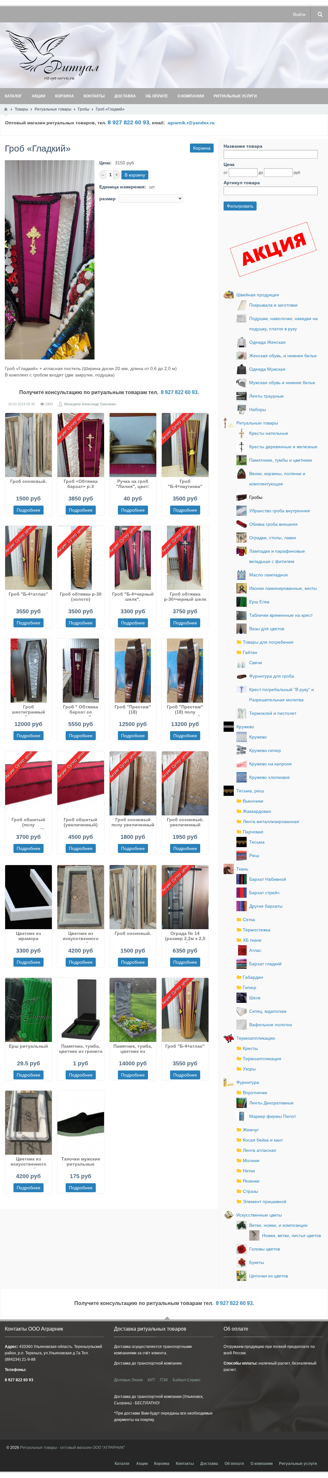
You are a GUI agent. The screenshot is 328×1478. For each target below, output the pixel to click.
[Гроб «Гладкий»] (49, 259)
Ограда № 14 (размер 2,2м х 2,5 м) (185, 937)
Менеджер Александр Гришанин (90, 404)
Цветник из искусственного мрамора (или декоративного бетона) (81, 937)
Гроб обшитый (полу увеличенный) (28, 823)
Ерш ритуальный (28, 1046)
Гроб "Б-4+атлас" (28, 594)
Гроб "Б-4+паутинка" (185, 484)
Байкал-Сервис (187, 1380)
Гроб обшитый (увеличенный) (81, 822)
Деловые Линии (128, 1380)
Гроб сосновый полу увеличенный (132, 822)
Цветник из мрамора (28, 936)
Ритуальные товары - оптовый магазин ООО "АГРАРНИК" (72, 1447)
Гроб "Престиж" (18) (133, 709)
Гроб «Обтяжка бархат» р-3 (81, 484)
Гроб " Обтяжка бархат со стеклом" (80, 710)
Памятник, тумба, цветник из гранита (80, 1049)
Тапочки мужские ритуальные (80, 1161)
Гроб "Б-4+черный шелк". (133, 596)
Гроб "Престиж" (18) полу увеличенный (185, 710)
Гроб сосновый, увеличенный (185, 822)
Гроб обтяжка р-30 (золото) (81, 596)
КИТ (151, 1380)
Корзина (201, 148)
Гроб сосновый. (28, 481)
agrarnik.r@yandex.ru (191, 122)
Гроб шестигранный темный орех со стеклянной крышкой (28, 710)
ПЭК (164, 1380)
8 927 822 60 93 (179, 392)
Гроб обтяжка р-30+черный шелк (185, 596)
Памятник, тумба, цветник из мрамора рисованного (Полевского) (132, 1050)
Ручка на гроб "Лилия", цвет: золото (133, 485)
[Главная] (5, 109)
